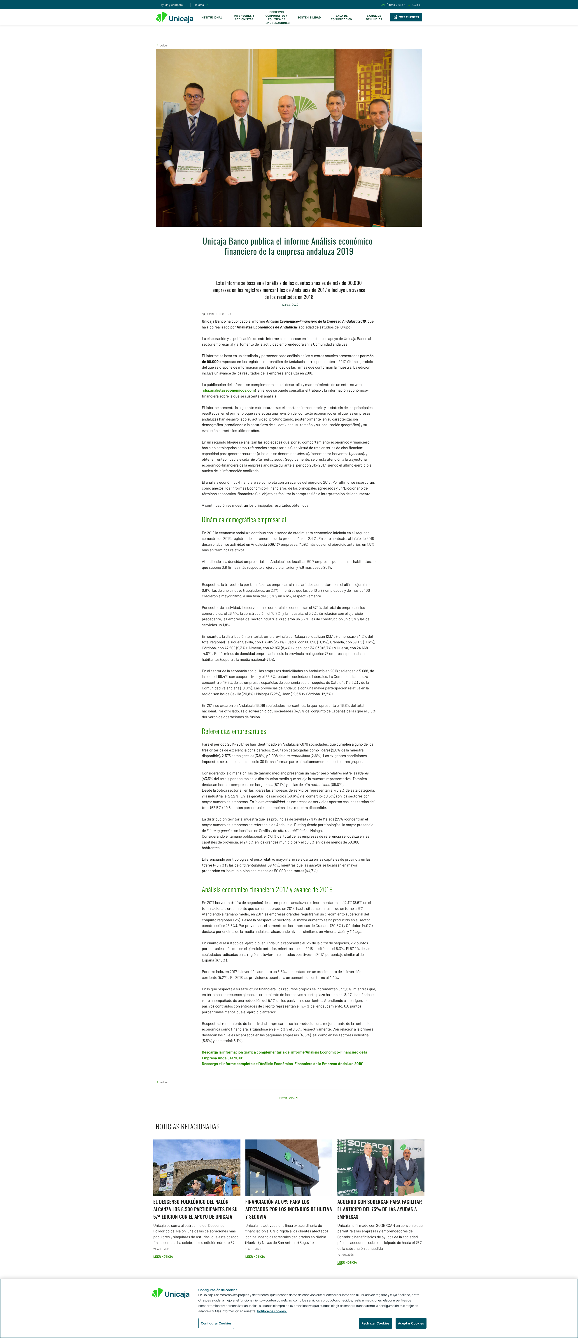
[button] (162, 45)
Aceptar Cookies (411, 1323)
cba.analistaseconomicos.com (229, 390)
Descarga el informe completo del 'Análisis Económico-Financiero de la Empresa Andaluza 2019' (282, 1063)
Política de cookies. (272, 1311)
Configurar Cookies (216, 1323)
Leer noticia (163, 1256)
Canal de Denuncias (374, 17)
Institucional (212, 17)
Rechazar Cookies (375, 1323)
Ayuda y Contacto (172, 5)
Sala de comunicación (341, 17)
